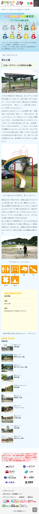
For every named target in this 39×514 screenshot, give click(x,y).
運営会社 (30, 497)
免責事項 (21, 497)
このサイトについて (9, 491)
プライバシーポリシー (9, 497)
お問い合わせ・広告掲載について (12, 494)
